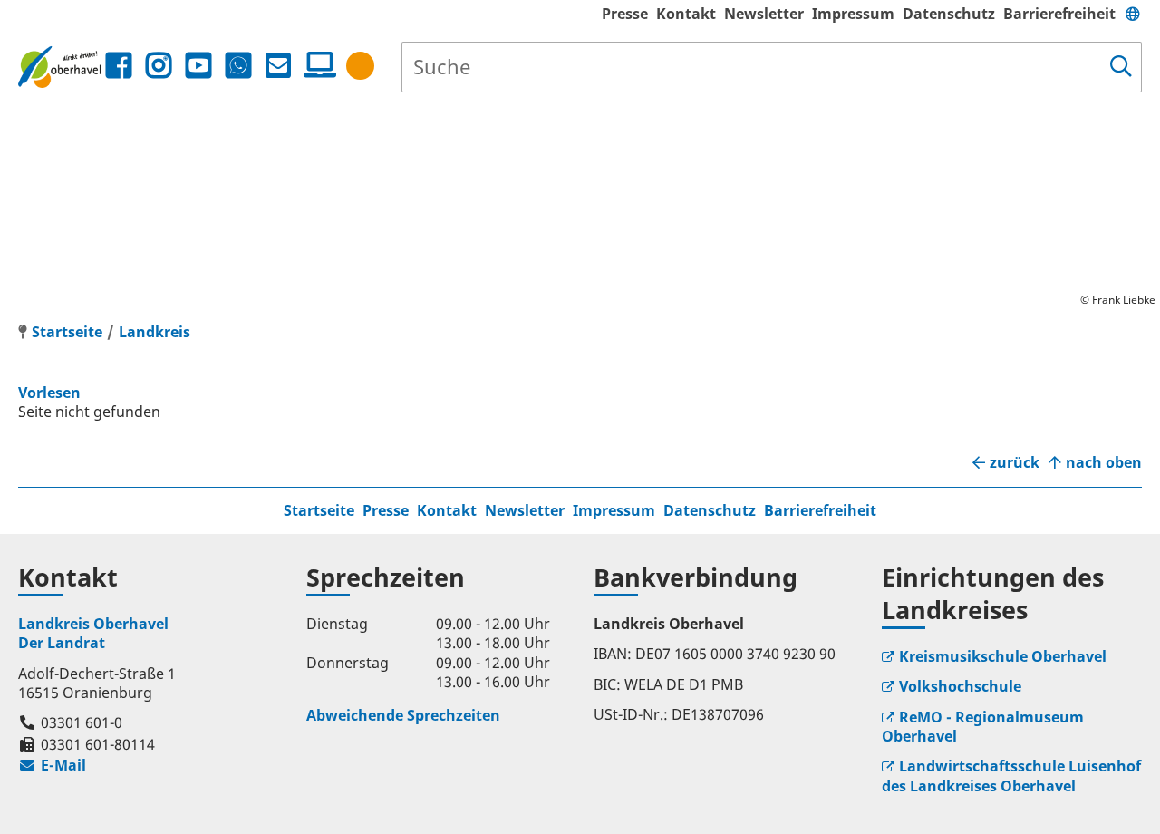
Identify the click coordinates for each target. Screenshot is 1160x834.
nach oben (1104, 462)
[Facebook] (119, 65)
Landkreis (154, 332)
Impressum (853, 14)
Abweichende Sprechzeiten (403, 715)
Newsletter (764, 14)
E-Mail (52, 765)
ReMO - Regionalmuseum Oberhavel (983, 726)
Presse (625, 14)
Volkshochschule (960, 686)
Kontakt (686, 14)
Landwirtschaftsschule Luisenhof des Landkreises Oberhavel (1011, 775)
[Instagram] (158, 65)
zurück (1014, 462)
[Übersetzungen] (1133, 14)
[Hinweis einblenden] (360, 66)
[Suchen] (1121, 67)
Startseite (319, 510)
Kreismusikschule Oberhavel (1003, 656)
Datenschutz (949, 14)
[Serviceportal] (316, 65)
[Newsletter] (278, 65)
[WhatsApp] (238, 65)
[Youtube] (198, 65)
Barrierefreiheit (1059, 14)
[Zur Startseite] (59, 66)
